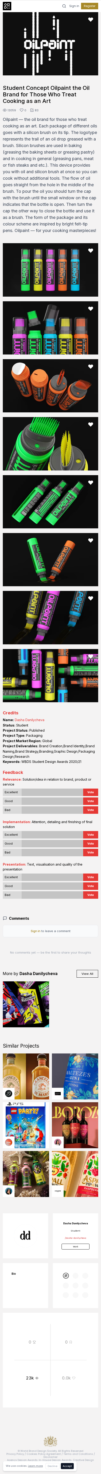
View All (87, 974)
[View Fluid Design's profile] (9, 1142)
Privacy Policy (15, 1454)
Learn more (35, 1466)
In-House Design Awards (55, 1460)
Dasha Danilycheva (29, 720)
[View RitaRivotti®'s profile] (58, 1093)
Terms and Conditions (78, 1454)
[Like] (90, 19)
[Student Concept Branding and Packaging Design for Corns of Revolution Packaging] (26, 1004)
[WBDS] (66, 1276)
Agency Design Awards (22, 1460)
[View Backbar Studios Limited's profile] (9, 1093)
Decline (52, 1466)
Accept (67, 1466)
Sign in (74, 6)
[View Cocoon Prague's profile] (58, 1191)
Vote (90, 792)
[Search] (64, 6)
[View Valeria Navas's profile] (58, 1142)
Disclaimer (50, 1457)
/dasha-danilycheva (75, 1238)
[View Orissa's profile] (9, 1191)
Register (89, 6)
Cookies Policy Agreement (44, 1454)
